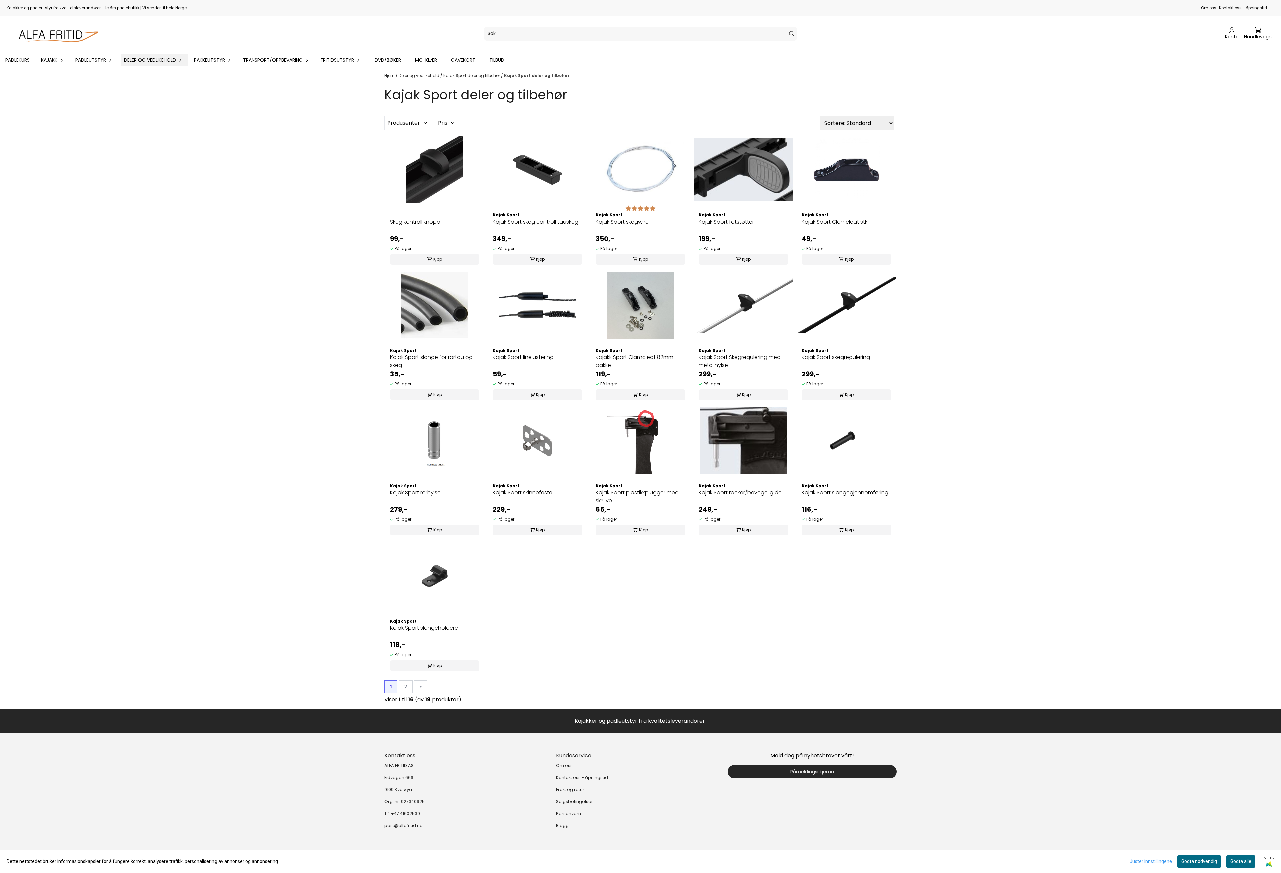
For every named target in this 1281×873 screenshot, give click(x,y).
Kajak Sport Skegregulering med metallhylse (740, 361)
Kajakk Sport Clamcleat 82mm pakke (634, 361)
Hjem (390, 75)
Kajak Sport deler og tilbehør (472, 75)
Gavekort (463, 60)
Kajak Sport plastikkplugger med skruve (637, 496)
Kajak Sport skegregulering (836, 357)
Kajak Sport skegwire (622, 222)
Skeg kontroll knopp (415, 222)
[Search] (792, 34)
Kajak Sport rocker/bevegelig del (741, 492)
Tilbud (496, 60)
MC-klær (426, 60)
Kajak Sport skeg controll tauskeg (535, 222)
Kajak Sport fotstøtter (726, 222)
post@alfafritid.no (403, 825)
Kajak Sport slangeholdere (424, 628)
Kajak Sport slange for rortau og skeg (431, 361)
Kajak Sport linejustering (523, 357)
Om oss (1208, 8)
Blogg (562, 825)
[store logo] (55, 33)
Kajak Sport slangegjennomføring (845, 492)
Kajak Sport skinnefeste (522, 492)
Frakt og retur (570, 789)
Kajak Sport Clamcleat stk (834, 222)
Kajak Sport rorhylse (415, 492)
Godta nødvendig (1199, 861)
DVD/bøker (388, 60)
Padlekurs (17, 60)
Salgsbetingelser (574, 801)
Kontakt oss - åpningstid (1243, 8)
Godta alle (1240, 861)
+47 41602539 (405, 813)
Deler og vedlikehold (419, 75)
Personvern (568, 813)
